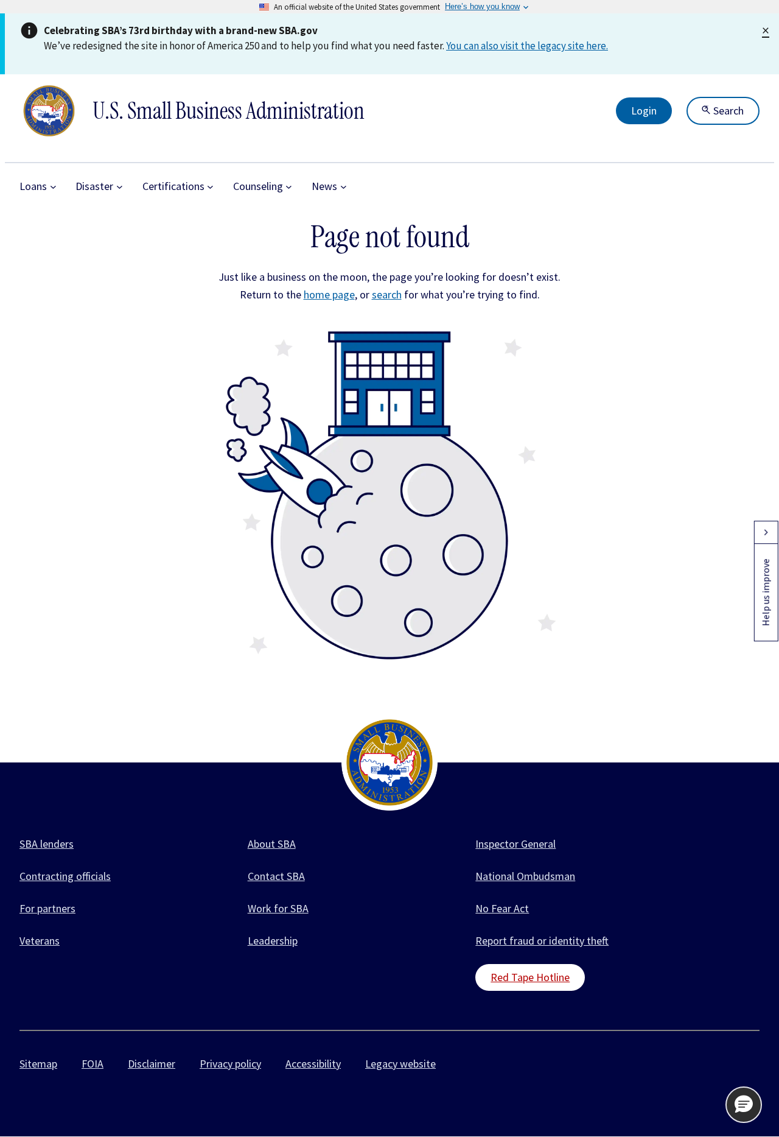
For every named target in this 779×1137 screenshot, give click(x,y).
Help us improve (766, 592)
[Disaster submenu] (119, 186)
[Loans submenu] (53, 186)
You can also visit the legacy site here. (527, 45)
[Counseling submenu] (288, 186)
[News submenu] (343, 186)
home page (329, 294)
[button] (744, 1105)
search (387, 294)
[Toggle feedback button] (765, 532)
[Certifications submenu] (210, 186)
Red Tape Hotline (530, 977)
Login (644, 111)
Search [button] (727, 111)
